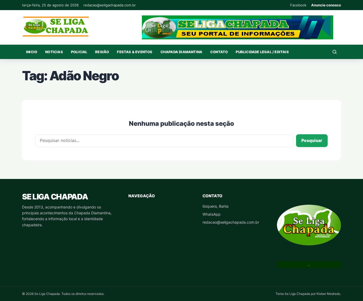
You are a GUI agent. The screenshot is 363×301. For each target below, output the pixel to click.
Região (102, 52)
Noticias (54, 52)
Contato (219, 52)
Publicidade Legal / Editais (262, 52)
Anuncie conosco (326, 5)
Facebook (298, 5)
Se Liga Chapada (55, 196)
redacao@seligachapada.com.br (109, 5)
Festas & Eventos (134, 52)
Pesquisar (311, 140)
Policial (79, 52)
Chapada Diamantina (181, 52)
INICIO (31, 52)
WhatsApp (211, 214)
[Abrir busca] (334, 52)
